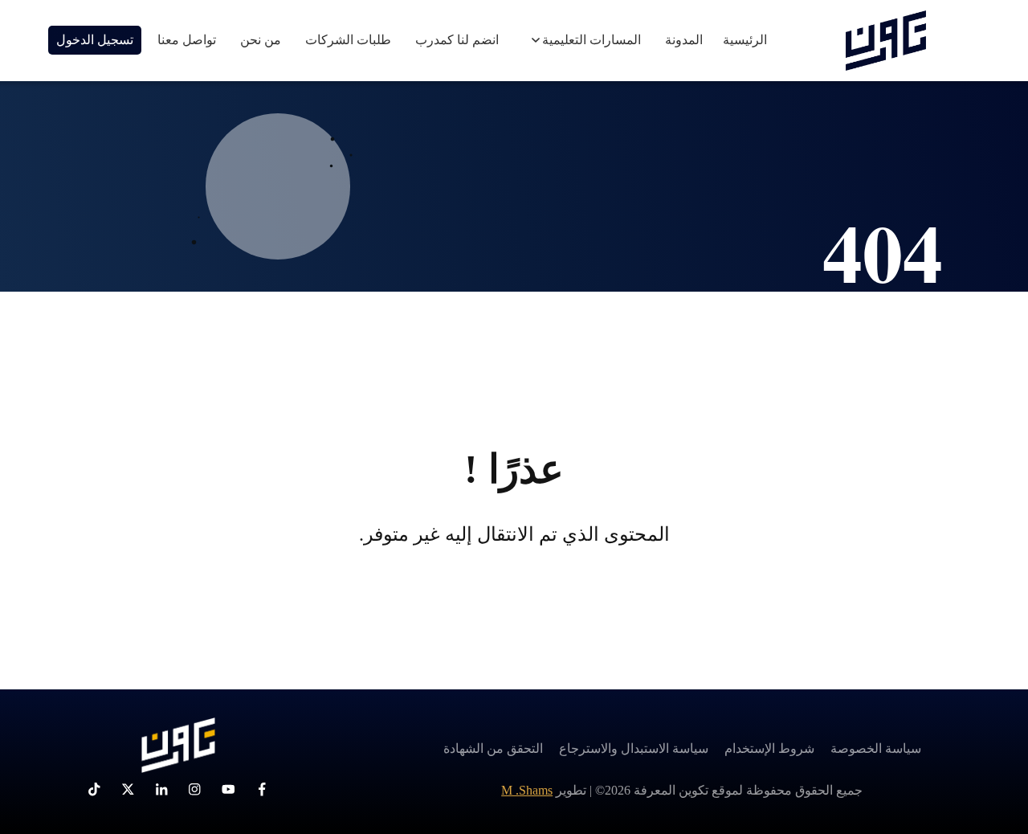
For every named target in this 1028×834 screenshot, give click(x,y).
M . (527, 790)
